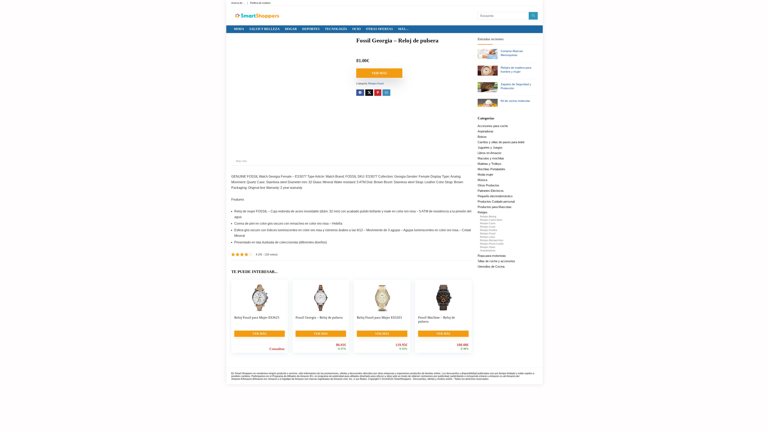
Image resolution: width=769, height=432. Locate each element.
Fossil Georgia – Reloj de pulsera (319, 317)
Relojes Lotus (487, 237)
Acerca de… (238, 3)
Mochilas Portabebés (491, 169)
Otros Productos (488, 185)
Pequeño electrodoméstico (495, 196)
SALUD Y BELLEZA (264, 29)
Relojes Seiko (487, 247)
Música (482, 180)
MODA (239, 29)
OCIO (356, 29)
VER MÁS (379, 73)
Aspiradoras (485, 131)
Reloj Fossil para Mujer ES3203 (379, 317)
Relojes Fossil (376, 83)
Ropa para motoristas (492, 255)
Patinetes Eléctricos (491, 190)
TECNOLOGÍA (336, 29)
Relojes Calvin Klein (491, 220)
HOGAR (291, 29)
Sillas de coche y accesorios (496, 261)
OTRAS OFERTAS (379, 29)
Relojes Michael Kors (491, 240)
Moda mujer (485, 174)
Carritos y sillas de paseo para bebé (501, 142)
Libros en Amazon (489, 153)
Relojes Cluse (487, 226)
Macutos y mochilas (491, 158)
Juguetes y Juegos (490, 147)
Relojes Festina (488, 230)
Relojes (482, 212)
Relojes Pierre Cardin (492, 243)
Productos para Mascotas (494, 207)
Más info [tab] (241, 161)
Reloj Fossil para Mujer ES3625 (256, 317)
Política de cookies (260, 3)
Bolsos (482, 136)
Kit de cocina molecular (515, 100)
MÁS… (403, 29)
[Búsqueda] (533, 16)
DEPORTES (311, 29)
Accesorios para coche (493, 126)
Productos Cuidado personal (496, 201)
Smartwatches (487, 250)
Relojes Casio (487, 223)
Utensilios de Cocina (491, 266)
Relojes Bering (488, 216)
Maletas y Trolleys (489, 163)
